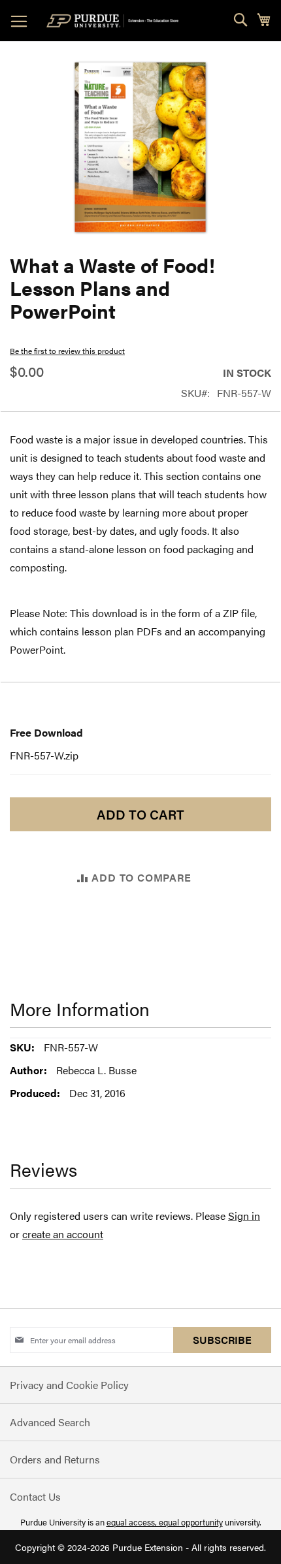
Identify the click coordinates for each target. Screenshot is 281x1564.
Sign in (244, 1215)
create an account (62, 1233)
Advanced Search (50, 1421)
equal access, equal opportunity (165, 1522)
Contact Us (35, 1496)
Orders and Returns (55, 1459)
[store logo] (115, 21)
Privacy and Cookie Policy (69, 1384)
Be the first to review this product (67, 351)
